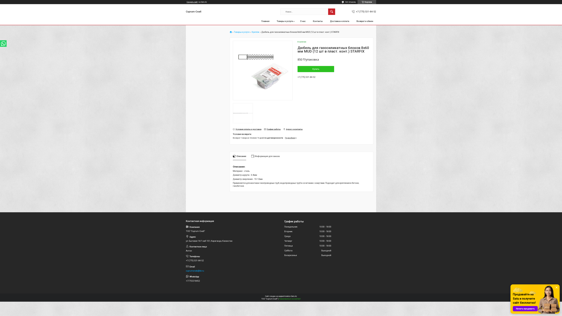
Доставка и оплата (339, 21)
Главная (265, 21)
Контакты (318, 21)
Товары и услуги (285, 21)
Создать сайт (192, 2)
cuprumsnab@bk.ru (195, 271)
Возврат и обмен (365, 21)
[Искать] (331, 11)
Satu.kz (294, 296)
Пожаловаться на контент (290, 299)
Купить (315, 69)
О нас (303, 21)
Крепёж (255, 32)
